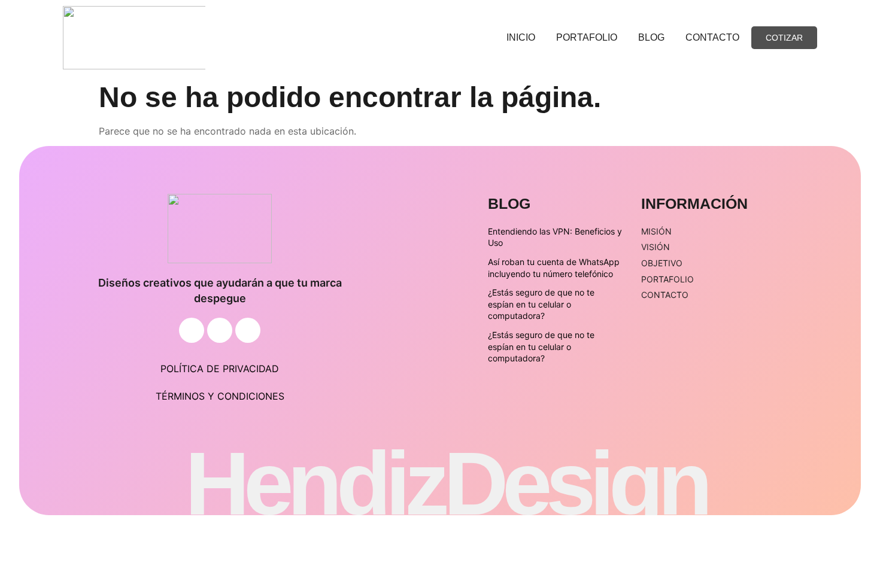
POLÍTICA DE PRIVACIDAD (219, 369)
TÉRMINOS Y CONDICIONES (220, 396)
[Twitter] (247, 330)
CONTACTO (712, 37)
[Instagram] (219, 330)
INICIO (520, 37)
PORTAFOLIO (586, 37)
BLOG (651, 37)
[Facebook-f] (191, 330)
